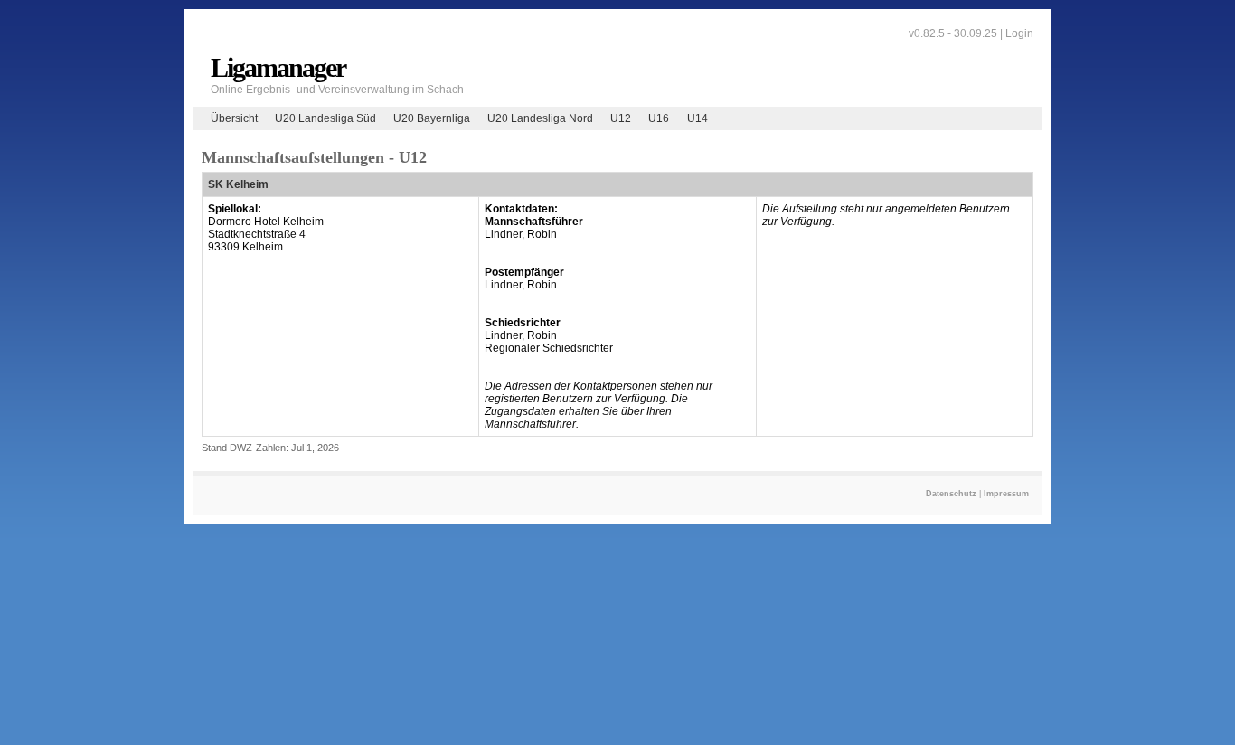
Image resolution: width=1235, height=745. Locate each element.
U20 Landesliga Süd (325, 118)
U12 (620, 118)
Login (1019, 33)
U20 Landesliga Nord (540, 118)
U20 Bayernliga (431, 118)
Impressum (1006, 493)
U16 (658, 118)
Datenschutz (951, 493)
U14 (697, 118)
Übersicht (234, 118)
